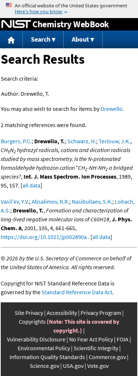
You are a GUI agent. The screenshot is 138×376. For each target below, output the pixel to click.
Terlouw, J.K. (114, 141)
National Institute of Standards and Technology (16, 24)
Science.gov (44, 365)
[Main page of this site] (11, 40)
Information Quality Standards (47, 357)
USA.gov (73, 365)
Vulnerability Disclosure (36, 339)
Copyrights (32, 321)
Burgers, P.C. (16, 141)
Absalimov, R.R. (50, 201)
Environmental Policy (44, 348)
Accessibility (62, 312)
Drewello (111, 108)
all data (31, 185)
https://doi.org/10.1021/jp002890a (44, 236)
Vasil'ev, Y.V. (15, 201)
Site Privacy (29, 312)
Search (40, 39)
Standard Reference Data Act (77, 292)
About (80, 39)
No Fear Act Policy (91, 339)
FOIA (122, 339)
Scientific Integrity (96, 348)
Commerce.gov (107, 357)
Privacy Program (101, 312)
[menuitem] (11, 40)
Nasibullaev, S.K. (92, 201)
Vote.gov (98, 365)
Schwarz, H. (81, 141)
